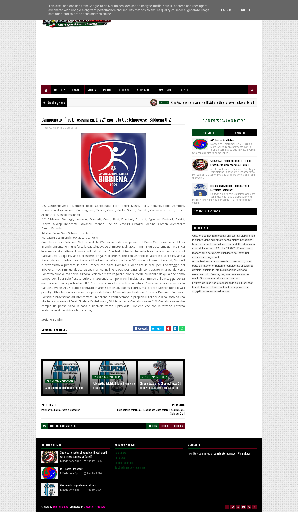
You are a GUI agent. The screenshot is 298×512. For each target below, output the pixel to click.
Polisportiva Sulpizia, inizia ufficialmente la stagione (113, 385)
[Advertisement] (183, 56)
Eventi (184, 89)
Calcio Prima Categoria (63, 127)
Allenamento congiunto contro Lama (64, 387)
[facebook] (227, 507)
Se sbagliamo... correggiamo (130, 467)
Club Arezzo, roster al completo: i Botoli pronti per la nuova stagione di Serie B (202, 102)
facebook (178, 426)
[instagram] (243, 507)
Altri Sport (144, 89)
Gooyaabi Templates (94, 506)
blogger (152, 426)
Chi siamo (120, 457)
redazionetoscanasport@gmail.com (232, 453)
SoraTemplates (60, 506)
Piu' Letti (208, 132)
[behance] (249, 507)
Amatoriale (166, 89)
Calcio (58, 89)
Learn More (228, 10)
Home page (120, 453)
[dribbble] (238, 507)
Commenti (240, 132)
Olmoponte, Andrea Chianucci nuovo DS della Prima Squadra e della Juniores (160, 385)
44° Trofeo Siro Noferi (222, 140)
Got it (245, 10)
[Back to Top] (254, 507)
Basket (76, 89)
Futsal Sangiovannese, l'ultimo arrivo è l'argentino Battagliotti (229, 187)
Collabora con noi (124, 462)
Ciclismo (124, 89)
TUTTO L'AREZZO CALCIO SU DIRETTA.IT (224, 120)
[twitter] (232, 507)
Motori (107, 89)
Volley (92, 89)
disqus (165, 426)
